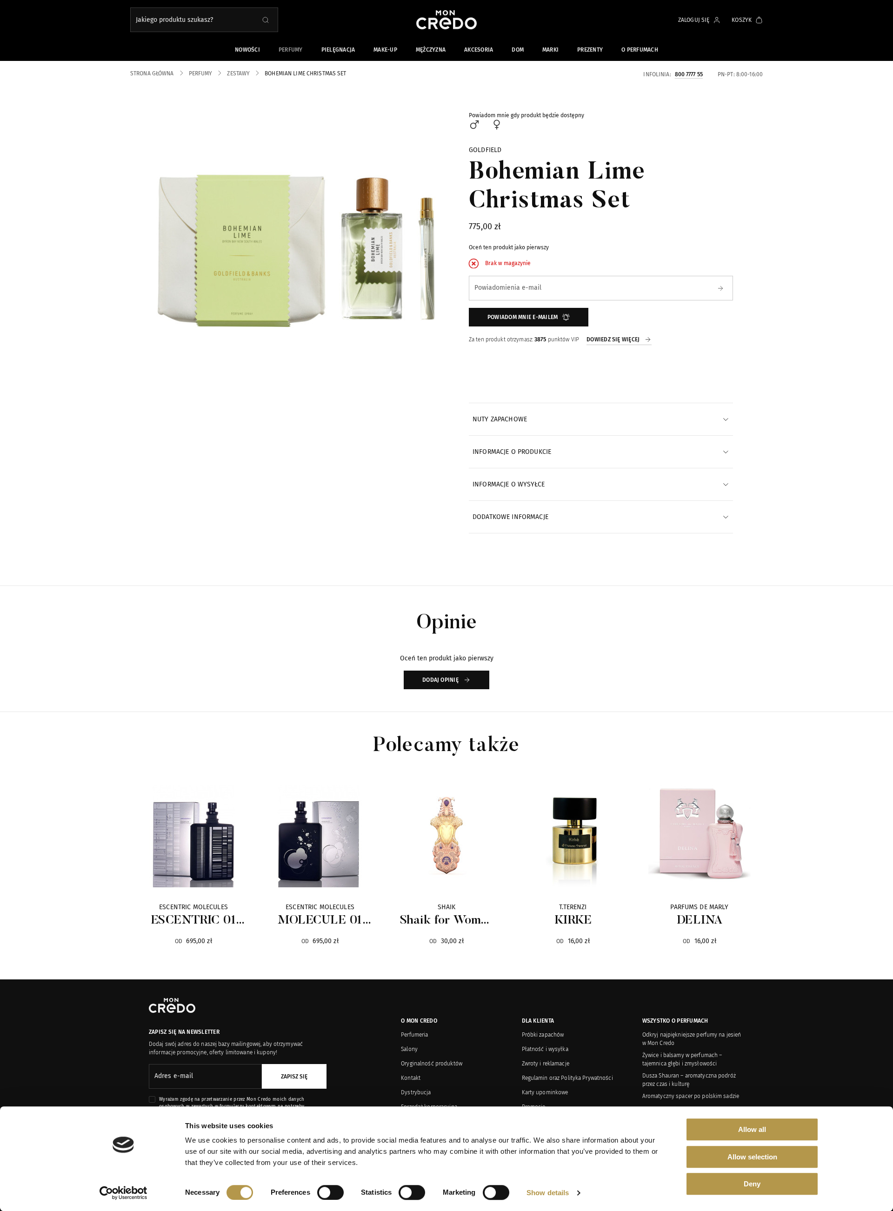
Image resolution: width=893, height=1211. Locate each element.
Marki (550, 50)
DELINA (699, 921)
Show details (547, 1193)
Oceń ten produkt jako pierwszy (509, 247)
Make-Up (385, 50)
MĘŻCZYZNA (431, 50)
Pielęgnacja (338, 50)
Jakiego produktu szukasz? (174, 20)
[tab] (601, 419)
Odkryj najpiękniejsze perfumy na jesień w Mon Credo (691, 1038)
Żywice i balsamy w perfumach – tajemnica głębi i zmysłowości (682, 1059)
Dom (518, 50)
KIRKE (573, 921)
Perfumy (291, 50)
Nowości (247, 50)
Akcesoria (478, 50)
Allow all (752, 1129)
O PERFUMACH (639, 50)
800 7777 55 (689, 74)
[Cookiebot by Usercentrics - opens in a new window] (123, 1193)
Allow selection (752, 1157)
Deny (752, 1184)
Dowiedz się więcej (613, 339)
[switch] (330, 1192)
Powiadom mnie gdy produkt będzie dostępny (526, 115)
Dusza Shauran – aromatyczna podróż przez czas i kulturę (689, 1079)
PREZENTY (590, 50)
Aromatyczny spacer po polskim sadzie (690, 1096)
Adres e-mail (173, 1076)
